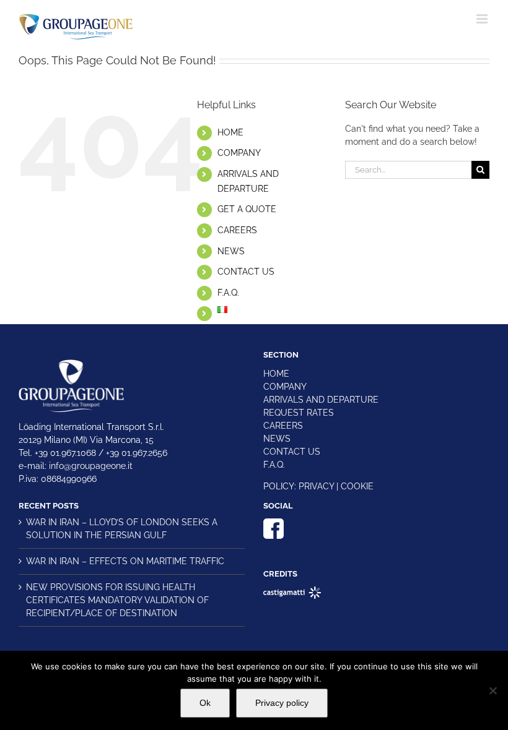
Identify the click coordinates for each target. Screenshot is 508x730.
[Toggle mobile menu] (482, 18)
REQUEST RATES (298, 413)
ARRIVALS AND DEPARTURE (321, 400)
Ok (205, 703)
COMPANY (239, 153)
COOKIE (357, 486)
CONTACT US (245, 272)
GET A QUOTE (246, 209)
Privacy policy (282, 703)
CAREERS (237, 230)
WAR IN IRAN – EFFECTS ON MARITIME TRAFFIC (125, 561)
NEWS (231, 251)
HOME (230, 132)
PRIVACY (316, 486)
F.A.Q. (228, 293)
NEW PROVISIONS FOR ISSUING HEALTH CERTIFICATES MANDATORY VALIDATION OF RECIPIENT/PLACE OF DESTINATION (117, 600)
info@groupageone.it (91, 466)
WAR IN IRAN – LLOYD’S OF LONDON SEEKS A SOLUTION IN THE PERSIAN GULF (121, 528)
